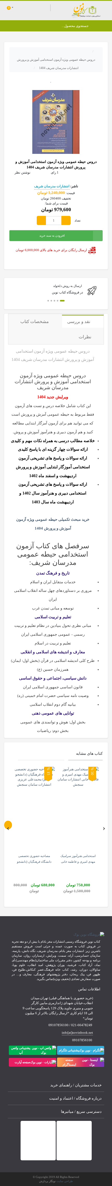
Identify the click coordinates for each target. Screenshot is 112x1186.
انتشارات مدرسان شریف (52, 186)
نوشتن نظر (22, 172)
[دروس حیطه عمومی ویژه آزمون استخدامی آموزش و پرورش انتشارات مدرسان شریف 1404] (56, 122)
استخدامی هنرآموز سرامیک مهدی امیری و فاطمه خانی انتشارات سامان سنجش (78, 861)
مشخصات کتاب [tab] (35, 321)
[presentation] (8, 825)
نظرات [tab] (85, 336)
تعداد (77, 220)
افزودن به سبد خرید (52, 235)
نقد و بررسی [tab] (79, 321)
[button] (62, 301)
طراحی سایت (65, 1181)
